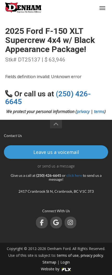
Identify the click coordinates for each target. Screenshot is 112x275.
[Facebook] (42, 222)
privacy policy (92, 255)
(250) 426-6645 (82, 8)
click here (74, 175)
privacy (83, 111)
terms (99, 111)
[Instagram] (70, 222)
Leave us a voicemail (56, 152)
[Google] (56, 222)
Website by (50, 268)
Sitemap (49, 262)
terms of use (68, 255)
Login (65, 262)
